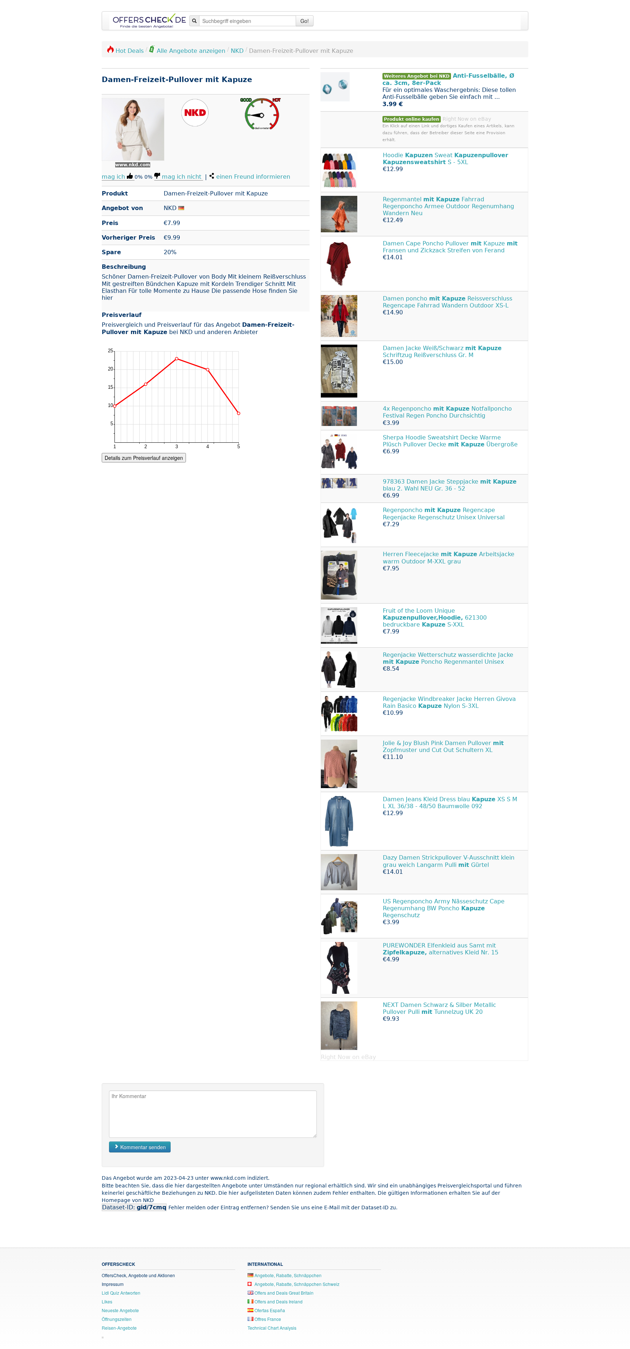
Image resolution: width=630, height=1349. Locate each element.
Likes (107, 1301)
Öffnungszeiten (117, 1319)
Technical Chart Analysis (272, 1328)
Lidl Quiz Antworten (121, 1293)
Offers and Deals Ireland (278, 1301)
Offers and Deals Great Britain (283, 1293)
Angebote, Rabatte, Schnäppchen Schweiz (296, 1284)
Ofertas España (269, 1310)
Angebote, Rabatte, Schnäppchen (287, 1275)
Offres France (267, 1319)
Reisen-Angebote (119, 1328)
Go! (304, 20)
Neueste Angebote (120, 1310)
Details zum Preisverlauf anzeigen (144, 457)
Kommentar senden (142, 1147)
